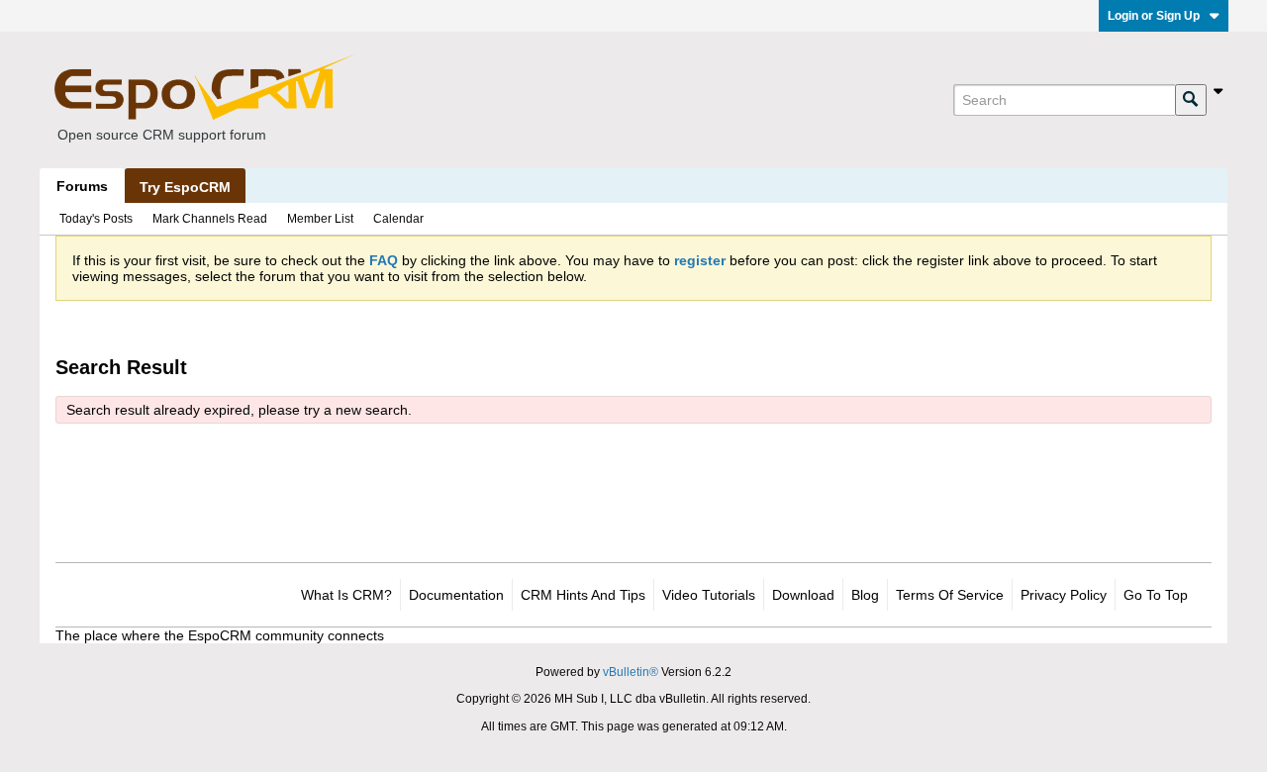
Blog (865, 595)
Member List (320, 219)
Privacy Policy (1064, 595)
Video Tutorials (708, 595)
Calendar (398, 219)
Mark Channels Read (209, 219)
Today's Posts (96, 219)
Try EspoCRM (185, 187)
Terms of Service (950, 595)
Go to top (1155, 595)
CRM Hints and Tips (583, 595)
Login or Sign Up (1154, 16)
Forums (82, 186)
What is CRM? (346, 595)
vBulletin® (630, 672)
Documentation (456, 595)
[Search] (1191, 100)
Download (803, 595)
